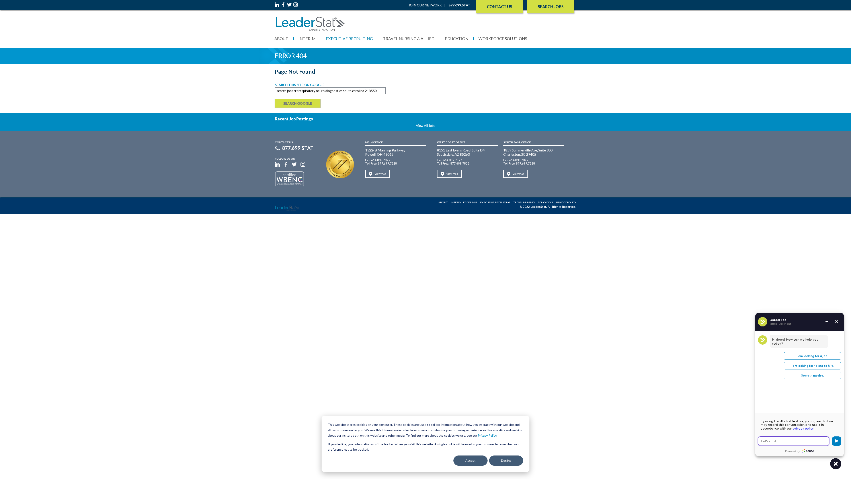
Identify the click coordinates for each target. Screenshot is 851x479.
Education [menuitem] (456, 38)
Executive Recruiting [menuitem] (349, 38)
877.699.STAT (298, 148)
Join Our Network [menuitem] (425, 5)
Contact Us (499, 6)
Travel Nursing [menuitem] (524, 202)
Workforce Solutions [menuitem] (502, 38)
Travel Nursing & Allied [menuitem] (409, 38)
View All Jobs (425, 126)
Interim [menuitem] (307, 38)
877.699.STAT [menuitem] (459, 5)
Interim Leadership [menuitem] (464, 202)
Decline (506, 460)
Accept (470, 460)
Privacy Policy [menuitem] (566, 202)
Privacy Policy (487, 435)
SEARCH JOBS (551, 6)
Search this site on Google (299, 85)
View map (380, 173)
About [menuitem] (281, 38)
